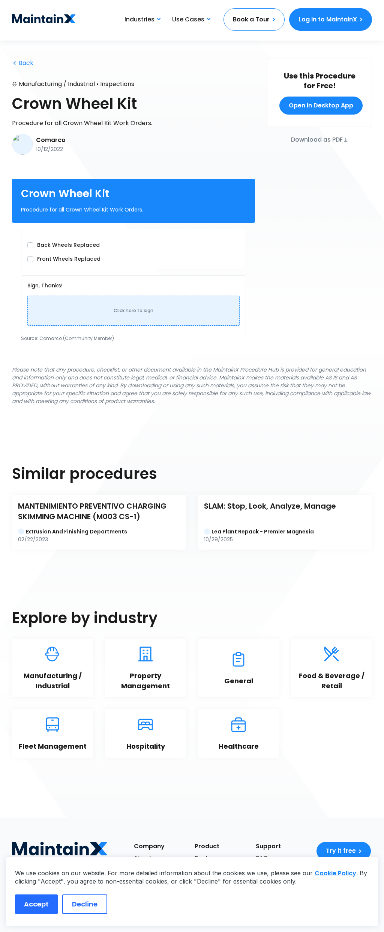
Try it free (341, 850)
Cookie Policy (335, 873)
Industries (139, 19)
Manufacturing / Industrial (57, 84)
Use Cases (188, 19)
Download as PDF (317, 139)
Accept (36, 904)
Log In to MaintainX (327, 19)
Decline (85, 904)
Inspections (117, 84)
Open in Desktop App (321, 105)
